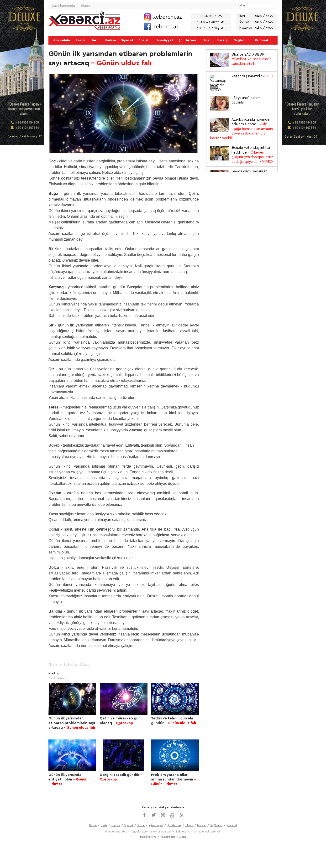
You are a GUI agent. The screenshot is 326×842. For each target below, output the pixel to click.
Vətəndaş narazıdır (242, 76)
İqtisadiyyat (163, 40)
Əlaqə (85, 5)
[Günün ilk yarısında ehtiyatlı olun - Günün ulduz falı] (72, 755)
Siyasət (127, 40)
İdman (206, 40)
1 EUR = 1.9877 (210, 22)
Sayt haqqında (63, 5)
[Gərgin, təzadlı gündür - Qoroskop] (123, 755)
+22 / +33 (256, 15)
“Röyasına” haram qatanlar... (236, 100)
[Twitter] (154, 815)
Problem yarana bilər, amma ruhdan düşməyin (173, 779)
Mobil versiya (148, 837)
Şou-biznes (187, 40)
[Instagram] (163, 815)
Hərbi (95, 40)
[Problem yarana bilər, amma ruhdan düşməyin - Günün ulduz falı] (175, 755)
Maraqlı (223, 40)
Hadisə (110, 40)
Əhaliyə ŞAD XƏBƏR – (242, 59)
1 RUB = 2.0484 (210, 28)
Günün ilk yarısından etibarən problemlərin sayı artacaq (71, 723)
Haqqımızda (167, 837)
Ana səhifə (61, 40)
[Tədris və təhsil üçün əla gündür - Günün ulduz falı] (175, 699)
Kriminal (261, 40)
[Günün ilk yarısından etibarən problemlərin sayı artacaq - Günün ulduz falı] (72, 699)
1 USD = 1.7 (211, 16)
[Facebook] (144, 815)
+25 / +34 (256, 21)
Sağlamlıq (242, 40)
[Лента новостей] (181, 815)
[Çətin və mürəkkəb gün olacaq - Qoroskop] (123, 699)
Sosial (143, 40)
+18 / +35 (256, 27)
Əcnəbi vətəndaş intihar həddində (242, 155)
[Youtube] (172, 815)
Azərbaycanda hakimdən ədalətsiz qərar (241, 129)
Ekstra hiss (55, 664)
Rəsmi (80, 40)
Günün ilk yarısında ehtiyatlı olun (67, 779)
